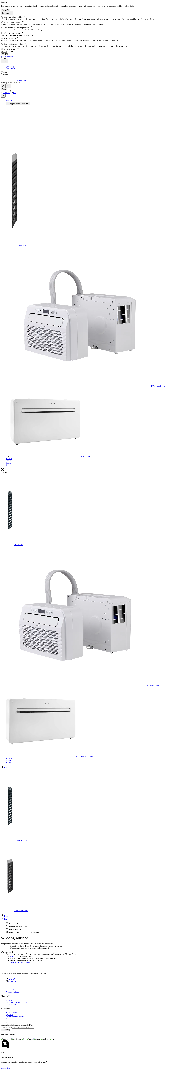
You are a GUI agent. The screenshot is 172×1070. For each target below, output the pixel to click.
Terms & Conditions (13, 1004)
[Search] (8, 86)
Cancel (4, 89)
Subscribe (5, 1030)
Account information (13, 1013)
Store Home (14, 962)
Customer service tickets (15, 1017)
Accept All (5, 10)
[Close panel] (3, 96)
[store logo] (8, 970)
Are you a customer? (13, 1019)
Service (8, 461)
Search (3, 83)
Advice (8, 463)
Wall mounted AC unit (88, 457)
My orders (9, 1015)
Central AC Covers (21, 840)
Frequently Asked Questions (16, 1002)
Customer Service (12, 68)
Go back (13, 956)
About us (9, 459)
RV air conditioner (158, 386)
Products (9, 100)
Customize (8, 13)
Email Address (6, 1027)
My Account (25, 962)
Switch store (5, 1068)
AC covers (23, 245)
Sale (7, 465)
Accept (4, 54)
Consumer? (10, 66)
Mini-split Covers (21, 911)
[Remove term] (3, 86)
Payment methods (12, 992)
